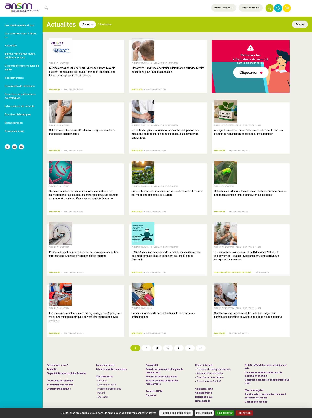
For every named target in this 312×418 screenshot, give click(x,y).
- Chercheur (102, 397)
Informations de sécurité (60, 384)
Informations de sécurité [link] (19, 106)
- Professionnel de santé (108, 388)
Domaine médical (222, 8)
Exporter (300, 24)
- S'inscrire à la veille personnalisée (213, 369)
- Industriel (101, 380)
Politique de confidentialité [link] (176, 412)
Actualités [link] (11, 45)
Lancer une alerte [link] (105, 365)
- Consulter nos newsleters (209, 377)
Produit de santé (249, 8)
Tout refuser (244, 412)
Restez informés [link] (204, 365)
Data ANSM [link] (152, 365)
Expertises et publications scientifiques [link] (20, 96)
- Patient (100, 392)
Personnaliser (204, 412)
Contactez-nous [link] (14, 131)
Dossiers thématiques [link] (18, 114)
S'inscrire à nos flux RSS (209, 381)
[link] (21, 8)
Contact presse (203, 392)
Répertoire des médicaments (161, 376)
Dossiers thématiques (59, 388)
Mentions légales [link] (254, 390)
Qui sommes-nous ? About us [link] (21, 35)
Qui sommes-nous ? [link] (57, 365)
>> (200, 348)
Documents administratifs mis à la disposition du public (263, 374)
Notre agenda (202, 401)
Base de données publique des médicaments (162, 382)
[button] (270, 8)
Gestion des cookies (256, 401)
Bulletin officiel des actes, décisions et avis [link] (20, 55)
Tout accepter (225, 412)
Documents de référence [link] (20, 86)
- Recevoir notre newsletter (209, 373)
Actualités (52, 369)
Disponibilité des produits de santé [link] (22, 67)
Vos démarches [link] (14, 77)
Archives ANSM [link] (154, 391)
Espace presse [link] (14, 122)
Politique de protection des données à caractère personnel (265, 396)
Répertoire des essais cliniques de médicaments (164, 371)
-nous (204, 397)
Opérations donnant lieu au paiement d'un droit (267, 381)
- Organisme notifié (106, 384)
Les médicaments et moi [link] (19, 25)
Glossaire (151, 395)
